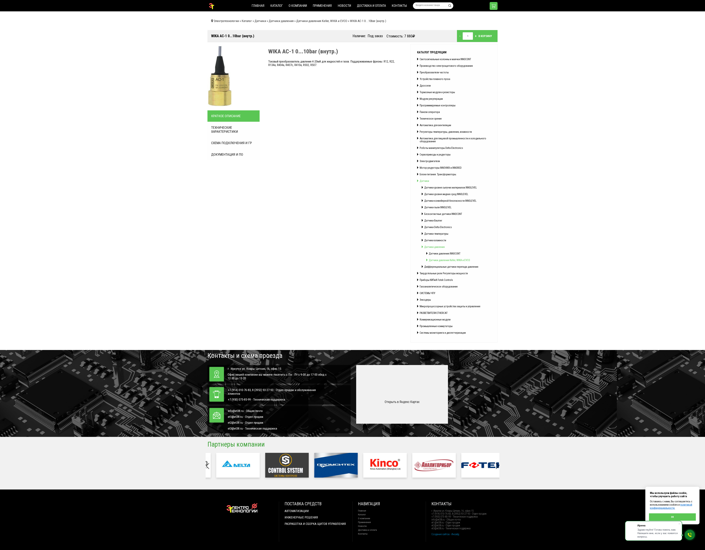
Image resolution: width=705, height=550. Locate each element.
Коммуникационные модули (435, 319)
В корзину (485, 36)
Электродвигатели (430, 161)
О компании (298, 6)
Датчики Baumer (433, 220)
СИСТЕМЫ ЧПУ (427, 293)
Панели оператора (430, 112)
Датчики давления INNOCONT (444, 253)
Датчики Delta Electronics (438, 227)
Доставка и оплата (371, 6)
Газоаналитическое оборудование (439, 286)
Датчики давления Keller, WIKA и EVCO (449, 260)
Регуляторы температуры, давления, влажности (446, 131)
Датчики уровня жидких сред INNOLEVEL (446, 194)
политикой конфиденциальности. (671, 506)
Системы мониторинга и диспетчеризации (443, 332)
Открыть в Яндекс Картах (402, 402)
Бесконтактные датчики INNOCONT (443, 213)
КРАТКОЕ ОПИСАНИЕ (226, 116)
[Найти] (450, 6)
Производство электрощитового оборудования (446, 65)
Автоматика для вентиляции (435, 125)
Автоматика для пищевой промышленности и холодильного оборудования (453, 140)
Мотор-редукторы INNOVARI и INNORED (441, 167)
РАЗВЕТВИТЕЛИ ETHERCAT (434, 312)
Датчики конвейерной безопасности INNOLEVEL (450, 200)
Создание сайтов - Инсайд (445, 534)
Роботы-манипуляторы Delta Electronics (441, 147)
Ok (672, 517)
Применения (322, 6)
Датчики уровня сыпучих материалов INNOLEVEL (450, 187)
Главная (258, 6)
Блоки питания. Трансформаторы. (438, 174)
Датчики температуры (436, 233)
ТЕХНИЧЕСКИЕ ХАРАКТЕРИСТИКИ (224, 130)
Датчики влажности (435, 240)
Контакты (399, 6)
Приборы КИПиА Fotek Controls (436, 279)
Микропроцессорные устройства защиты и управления (450, 306)
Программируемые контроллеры (437, 105)
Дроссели (425, 85)
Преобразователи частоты (434, 72)
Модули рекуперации (431, 98)
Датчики (424, 180)
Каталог (276, 6)
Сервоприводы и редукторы (435, 154)
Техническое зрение (431, 118)
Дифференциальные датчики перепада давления (451, 266)
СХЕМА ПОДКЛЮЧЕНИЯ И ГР (231, 143)
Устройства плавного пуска (435, 79)
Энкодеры (425, 299)
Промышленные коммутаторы (436, 326)
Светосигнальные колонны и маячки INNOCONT (445, 59)
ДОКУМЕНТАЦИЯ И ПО (227, 155)
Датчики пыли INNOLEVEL (437, 207)
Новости (344, 6)
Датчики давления (434, 246)
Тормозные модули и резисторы (437, 92)
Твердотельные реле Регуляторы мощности (444, 273)
